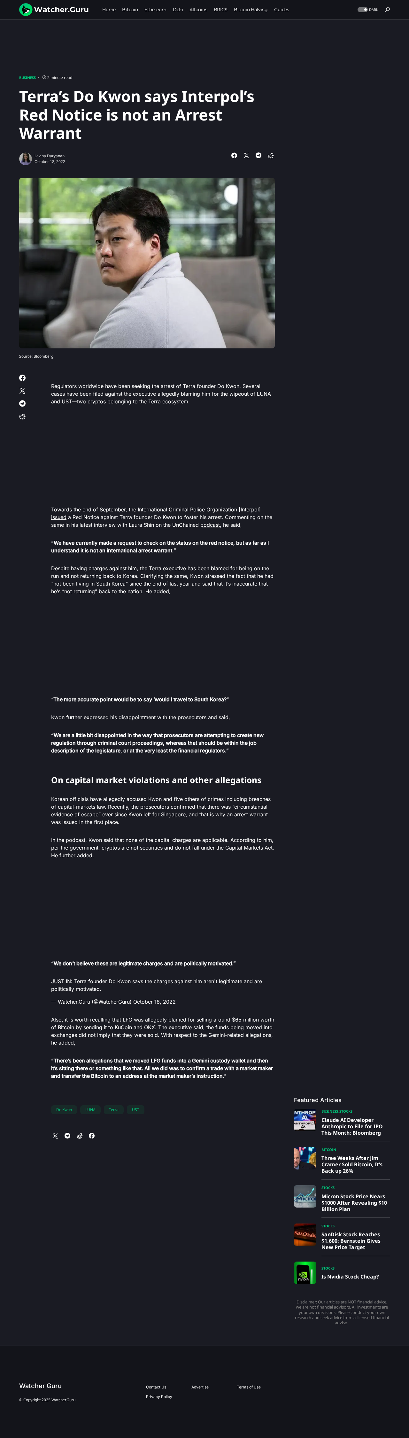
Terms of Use (249, 1387)
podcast (210, 525)
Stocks (345, 1111)
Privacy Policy (159, 1396)
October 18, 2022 (154, 1002)
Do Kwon (64, 1109)
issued (58, 517)
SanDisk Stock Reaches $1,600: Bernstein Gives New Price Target (351, 1240)
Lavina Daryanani (50, 156)
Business (27, 77)
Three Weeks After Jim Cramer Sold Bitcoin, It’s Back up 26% (351, 1164)
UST (135, 1109)
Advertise (200, 1387)
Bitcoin (328, 1149)
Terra (114, 1109)
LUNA (90, 1109)
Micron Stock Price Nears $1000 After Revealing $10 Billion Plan (354, 1202)
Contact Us (156, 1387)
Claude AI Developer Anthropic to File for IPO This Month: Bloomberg (352, 1126)
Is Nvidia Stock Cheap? (350, 1276)
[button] (367, 9)
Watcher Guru (40, 1386)
